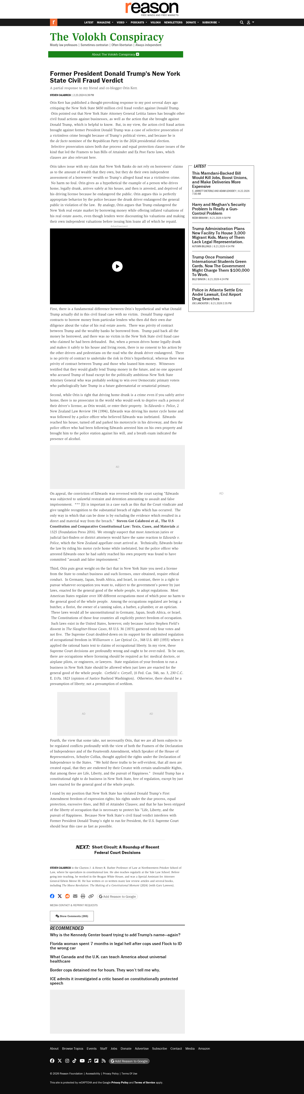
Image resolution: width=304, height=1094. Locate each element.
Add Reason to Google (119, 896)
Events (92, 1048)
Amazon (204, 1048)
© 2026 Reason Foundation (66, 1073)
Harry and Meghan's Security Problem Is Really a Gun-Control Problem (219, 209)
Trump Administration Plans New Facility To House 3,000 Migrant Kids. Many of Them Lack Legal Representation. (218, 235)
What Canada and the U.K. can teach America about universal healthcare (108, 959)
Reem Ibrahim (200, 217)
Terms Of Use (129, 1073)
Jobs (114, 1048)
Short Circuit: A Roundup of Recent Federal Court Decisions (117, 849)
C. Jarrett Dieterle (203, 191)
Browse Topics (72, 1048)
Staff (103, 1048)
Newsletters (173, 22)
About (54, 1048)
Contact (176, 1048)
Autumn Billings (201, 246)
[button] (250, 22)
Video (121, 22)
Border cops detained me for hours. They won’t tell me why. (105, 970)
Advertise (142, 1048)
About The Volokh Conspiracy (114, 54)
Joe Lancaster (200, 303)
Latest (88, 22)
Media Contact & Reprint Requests (74, 905)
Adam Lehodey (227, 191)
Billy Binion (198, 279)
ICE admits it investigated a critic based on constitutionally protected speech (114, 981)
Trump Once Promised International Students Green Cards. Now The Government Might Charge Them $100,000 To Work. (221, 265)
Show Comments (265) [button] (73, 916)
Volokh (156, 22)
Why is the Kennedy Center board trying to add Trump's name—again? (115, 934)
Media (190, 1048)
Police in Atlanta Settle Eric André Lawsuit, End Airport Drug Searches (217, 294)
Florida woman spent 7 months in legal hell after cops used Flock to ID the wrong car (116, 946)
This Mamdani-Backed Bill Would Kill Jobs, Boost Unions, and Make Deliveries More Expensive (220, 179)
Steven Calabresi (60, 95)
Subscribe (210, 22)
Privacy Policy (111, 1073)
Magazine (104, 22)
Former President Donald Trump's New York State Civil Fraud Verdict (115, 76)
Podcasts (138, 22)
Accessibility (93, 1073)
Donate (191, 22)
